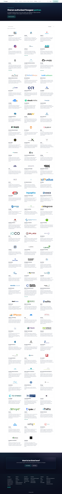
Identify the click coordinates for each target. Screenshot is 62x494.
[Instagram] (8, 487)
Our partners (32, 479)
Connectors (24, 1)
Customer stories (26, 481)
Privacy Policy (48, 481)
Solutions (20, 1)
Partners (35, 1)
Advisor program (33, 481)
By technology (26, 479)
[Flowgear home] (6, 1)
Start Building (56, 1)
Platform (16, 1)
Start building (42, 482)
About (41, 478)
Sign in (50, 1)
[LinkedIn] (10, 487)
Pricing (28, 1)
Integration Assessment (19, 482)
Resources (31, 1)
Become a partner (11, 16)
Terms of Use (48, 479)
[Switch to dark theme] (48, 1)
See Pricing (34, 465)
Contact (39, 1)
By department (26, 478)
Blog (24, 482)
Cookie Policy (48, 482)
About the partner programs (35, 478)
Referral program (33, 482)
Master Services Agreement (50, 478)
